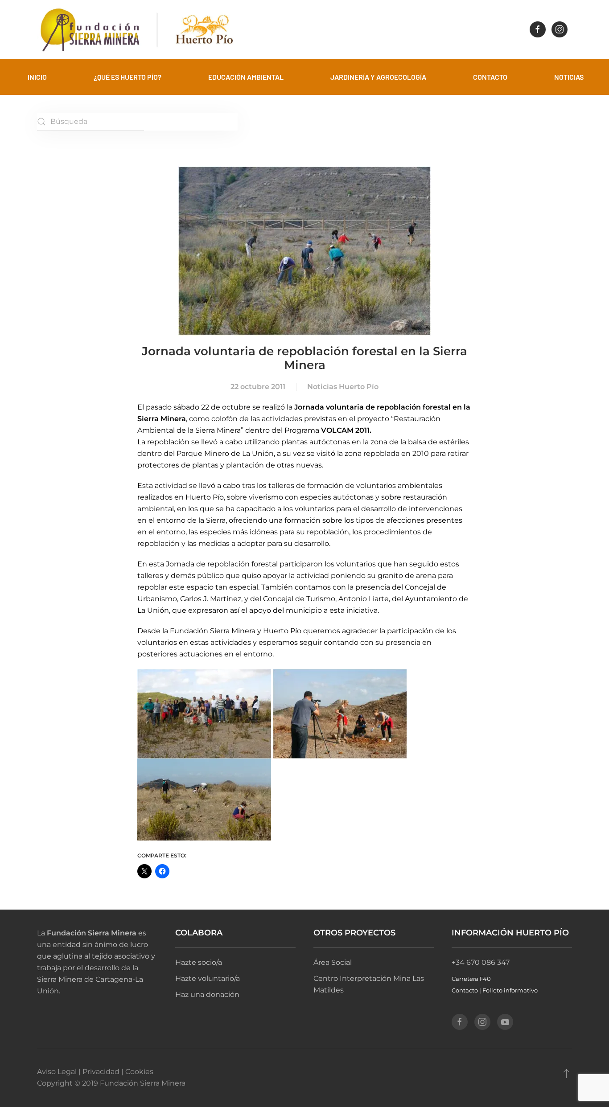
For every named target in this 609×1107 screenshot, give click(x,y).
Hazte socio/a (198, 962)
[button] (566, 1073)
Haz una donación (207, 994)
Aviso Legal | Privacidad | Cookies (95, 1071)
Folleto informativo (510, 990)
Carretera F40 (471, 978)
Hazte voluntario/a (207, 978)
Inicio (37, 77)
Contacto (465, 990)
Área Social (332, 962)
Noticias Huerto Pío (343, 386)
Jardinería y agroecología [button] (378, 77)
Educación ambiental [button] (246, 77)
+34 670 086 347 (481, 962)
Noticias (569, 77)
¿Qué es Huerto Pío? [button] (127, 77)
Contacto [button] (490, 77)
